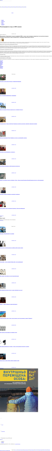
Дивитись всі (1, 215)
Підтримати (3, 24)
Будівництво (3, 431)
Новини (3, 20)
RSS (9, 450)
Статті (2, 23)
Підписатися (1, 220)
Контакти (3, 442)
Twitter (6, 450)
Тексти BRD (3, 21)
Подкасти (3, 22)
